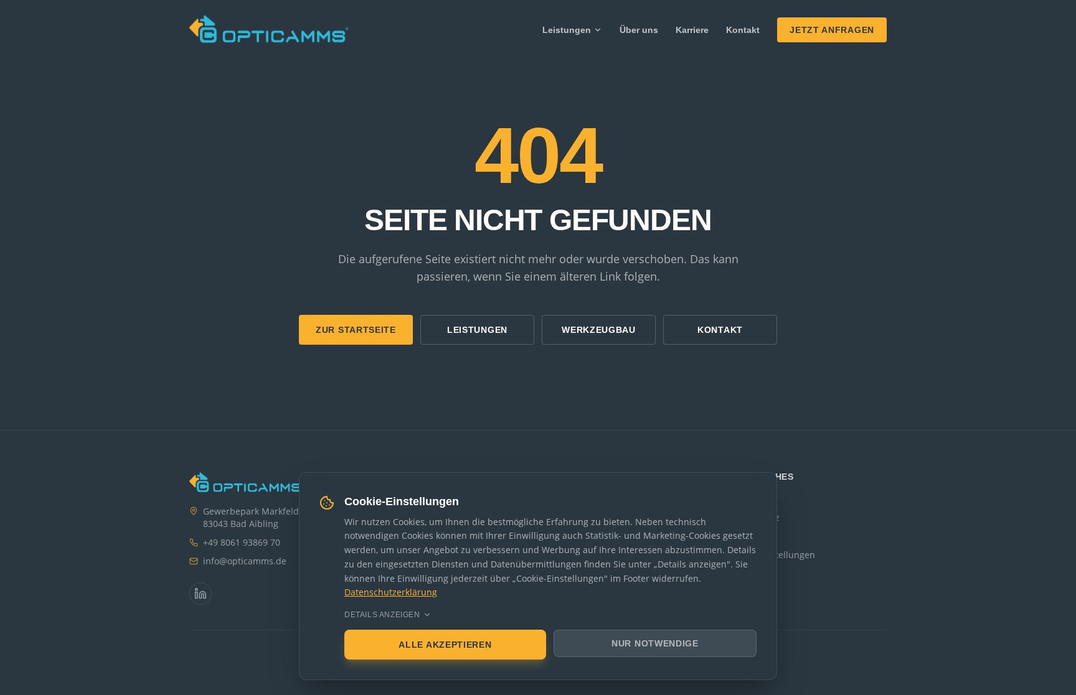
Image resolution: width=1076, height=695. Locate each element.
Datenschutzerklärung (390, 592)
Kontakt (743, 30)
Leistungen (566, 30)
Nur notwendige (655, 643)
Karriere (692, 30)
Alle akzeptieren (445, 645)
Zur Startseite (356, 330)
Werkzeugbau (599, 330)
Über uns (639, 30)
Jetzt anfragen (832, 30)
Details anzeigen (382, 614)
